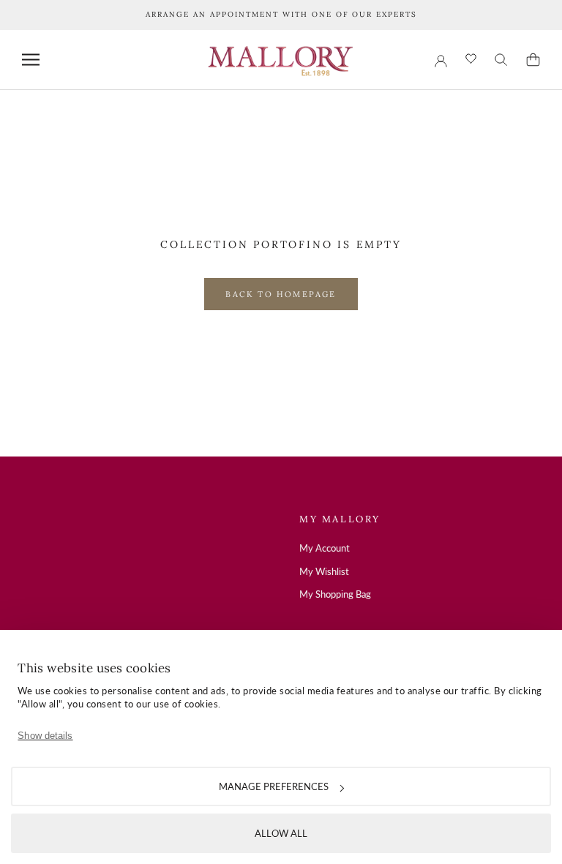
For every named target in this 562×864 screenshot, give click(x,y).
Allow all (281, 833)
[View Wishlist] (470, 59)
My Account (324, 548)
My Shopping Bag (335, 594)
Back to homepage (280, 294)
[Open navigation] (31, 59)
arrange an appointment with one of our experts (281, 14)
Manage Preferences (274, 786)
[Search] (501, 60)
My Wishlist (324, 571)
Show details (45, 735)
